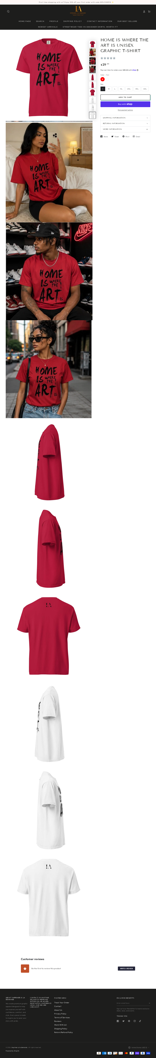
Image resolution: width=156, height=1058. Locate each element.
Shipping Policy (60, 1028)
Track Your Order (61, 1002)
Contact (57, 1006)
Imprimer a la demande (20, 1047)
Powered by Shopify (12, 1051)
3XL (137, 89)
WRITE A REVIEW (126, 968)
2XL (129, 89)
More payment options (125, 110)
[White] (107, 79)
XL (121, 89)
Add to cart (125, 97)
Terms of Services (62, 1017)
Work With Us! (60, 1025)
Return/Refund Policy (63, 1032)
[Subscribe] (149, 1003)
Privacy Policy (60, 1014)
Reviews (57, 1021)
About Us (58, 1010)
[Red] (102, 79)
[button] (8, 11)
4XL (145, 89)
